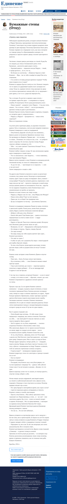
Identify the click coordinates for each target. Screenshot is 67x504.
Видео (31, 11)
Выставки (44, 14)
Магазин (63, 14)
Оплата (59, 11)
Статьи (13, 14)
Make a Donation (16, 460)
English (31, 2)
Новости (8, 14)
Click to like (46, 34)
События (29, 14)
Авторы (39, 14)
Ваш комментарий (16, 449)
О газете (34, 14)
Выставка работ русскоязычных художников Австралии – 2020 (57, 96)
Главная (3, 14)
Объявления (23, 14)
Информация (51, 14)
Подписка (50, 11)
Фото (24, 11)
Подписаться (51, 478)
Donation (58, 14)
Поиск (39, 11)
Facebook (48, 485)
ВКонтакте (48, 487)
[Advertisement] (59, 176)
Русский (26, 2)
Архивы (17, 14)
